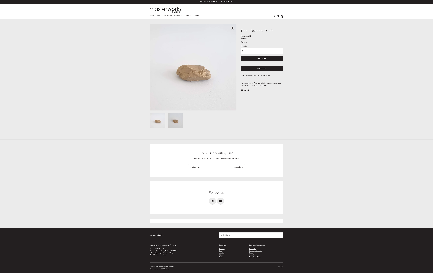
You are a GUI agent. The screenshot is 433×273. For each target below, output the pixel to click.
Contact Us (197, 16)
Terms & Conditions (255, 257)
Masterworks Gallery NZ (167, 266)
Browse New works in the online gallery (216, 1)
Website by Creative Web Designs (159, 269)
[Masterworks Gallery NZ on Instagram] (281, 266)
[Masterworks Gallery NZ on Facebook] (279, 266)
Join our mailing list (216, 153)
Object (221, 255)
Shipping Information (255, 251)
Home (152, 16)
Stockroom (178, 16)
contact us (249, 83)
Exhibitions (168, 16)
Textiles (221, 257)
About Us (187, 16)
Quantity (244, 46)
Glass (220, 251)
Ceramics (222, 249)
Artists (159, 16)
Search (251, 253)
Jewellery (221, 253)
